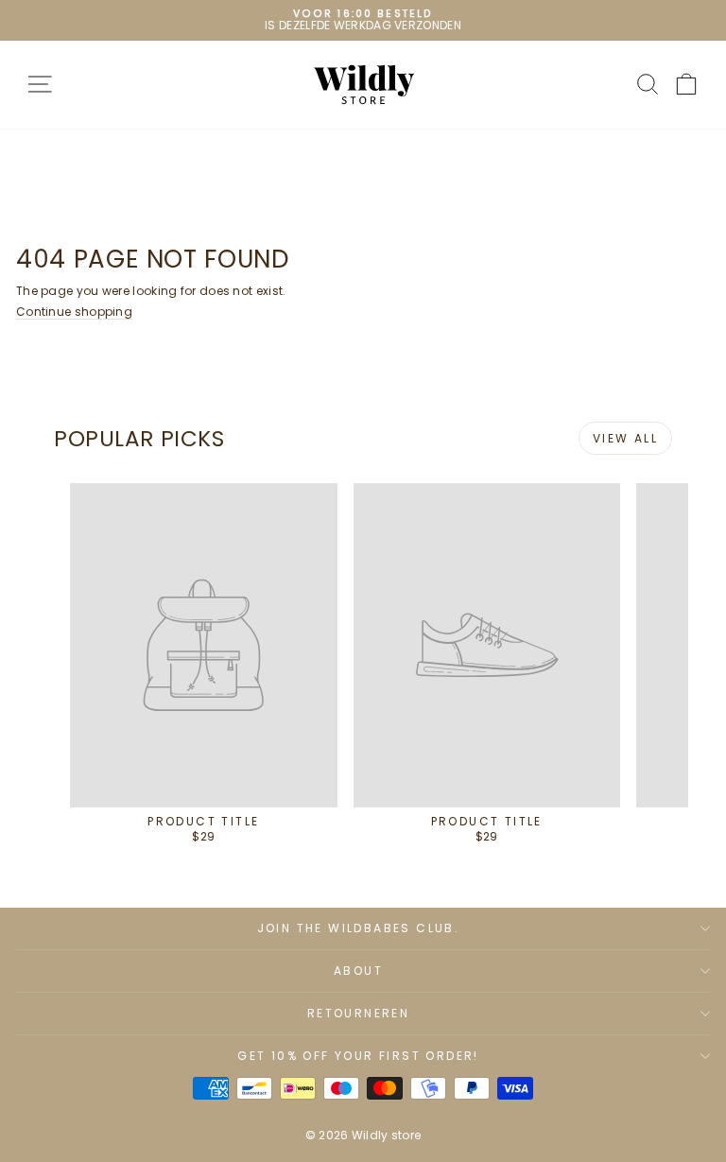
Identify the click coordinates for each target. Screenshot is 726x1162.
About (358, 971)
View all (625, 438)
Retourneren (358, 1013)
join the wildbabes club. (358, 928)
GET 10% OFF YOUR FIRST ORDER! (358, 1056)
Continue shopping (74, 312)
